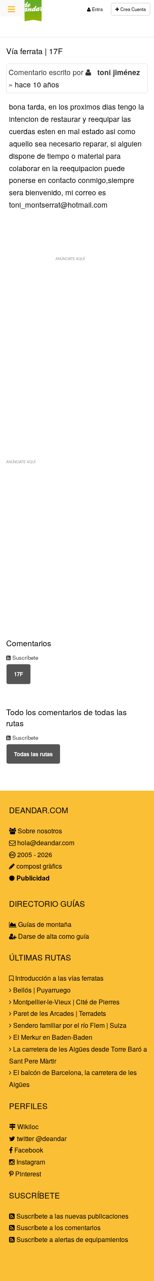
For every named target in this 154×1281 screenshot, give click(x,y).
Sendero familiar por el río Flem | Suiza (68, 1025)
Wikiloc (27, 1126)
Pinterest (27, 1173)
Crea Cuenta (132, 9)
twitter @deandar (41, 1138)
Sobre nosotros (39, 830)
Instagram (30, 1162)
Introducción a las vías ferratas (58, 978)
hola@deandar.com (45, 842)
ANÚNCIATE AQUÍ (70, 258)
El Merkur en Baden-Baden (51, 1037)
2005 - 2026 (34, 854)
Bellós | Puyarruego (41, 990)
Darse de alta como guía (52, 936)
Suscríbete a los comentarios (58, 1227)
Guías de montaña (43, 924)
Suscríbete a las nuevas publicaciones (72, 1216)
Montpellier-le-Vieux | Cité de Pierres (65, 1001)
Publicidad (32, 878)
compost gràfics (38, 866)
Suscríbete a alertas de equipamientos (71, 1239)
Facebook (28, 1150)
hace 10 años (37, 84)
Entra (97, 9)
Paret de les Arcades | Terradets (58, 1013)
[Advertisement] (77, 342)
